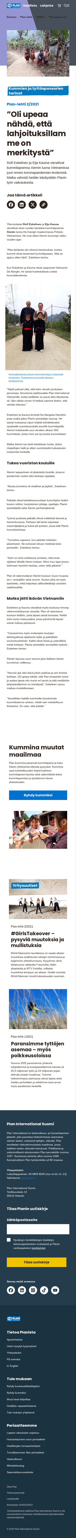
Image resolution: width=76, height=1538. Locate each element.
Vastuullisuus (14, 1459)
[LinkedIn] (22, 205)
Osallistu (30, 5)
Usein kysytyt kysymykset (21, 1346)
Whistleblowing (15, 1465)
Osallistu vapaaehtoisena (21, 1405)
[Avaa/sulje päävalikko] (68, 5)
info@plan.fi (28, 1177)
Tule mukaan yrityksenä (20, 1412)
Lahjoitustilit (13, 1499)
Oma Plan (12, 1487)
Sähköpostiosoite (23, 1220)
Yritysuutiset (25, 885)
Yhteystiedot (14, 1352)
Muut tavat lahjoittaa (18, 1399)
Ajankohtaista (15, 1339)
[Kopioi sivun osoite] (43, 205)
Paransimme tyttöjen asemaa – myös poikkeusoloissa (37, 1049)
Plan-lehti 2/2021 (23, 104)
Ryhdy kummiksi (38, 795)
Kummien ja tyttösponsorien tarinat (36, 91)
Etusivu (11, 17)
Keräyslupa (12, 1505)
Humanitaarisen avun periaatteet (26, 1439)
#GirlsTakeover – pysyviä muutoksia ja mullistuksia (37, 939)
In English (12, 1365)
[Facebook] (11, 205)
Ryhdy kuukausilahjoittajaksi (23, 1386)
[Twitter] (33, 205)
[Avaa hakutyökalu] (65, 5)
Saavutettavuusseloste (20, 1472)
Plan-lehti (26, 17)
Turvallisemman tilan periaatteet (25, 1452)
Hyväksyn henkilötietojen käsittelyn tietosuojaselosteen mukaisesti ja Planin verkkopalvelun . (36, 1244)
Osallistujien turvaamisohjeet (23, 1445)
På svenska (13, 1359)
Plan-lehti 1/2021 (22, 1036)
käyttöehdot (38, 1248)
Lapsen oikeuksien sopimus (23, 1432)
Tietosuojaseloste (16, 1493)
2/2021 (40, 17)
